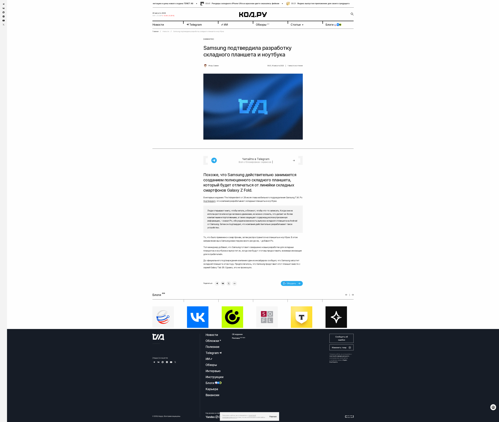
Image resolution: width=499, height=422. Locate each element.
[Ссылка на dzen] (3, 16)
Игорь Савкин (213, 66)
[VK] (223, 283)
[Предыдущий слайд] (346, 295)
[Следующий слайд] (353, 295)
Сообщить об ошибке (341, 360)
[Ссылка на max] (3, 12)
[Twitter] (228, 283)
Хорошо (273, 416)
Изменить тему (339, 370)
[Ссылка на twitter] (3, 24)
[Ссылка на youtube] (3, 20)
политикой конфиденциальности (339, 378)
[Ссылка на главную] (158, 359)
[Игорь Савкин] (205, 66)
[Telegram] (217, 283)
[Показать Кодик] (493, 407)
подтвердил (209, 201)
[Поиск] (352, 14)
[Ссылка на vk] (3, 8)
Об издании (237, 356)
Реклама (237, 360)
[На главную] (253, 14)
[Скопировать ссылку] (234, 283)
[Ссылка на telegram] (3, 4)
